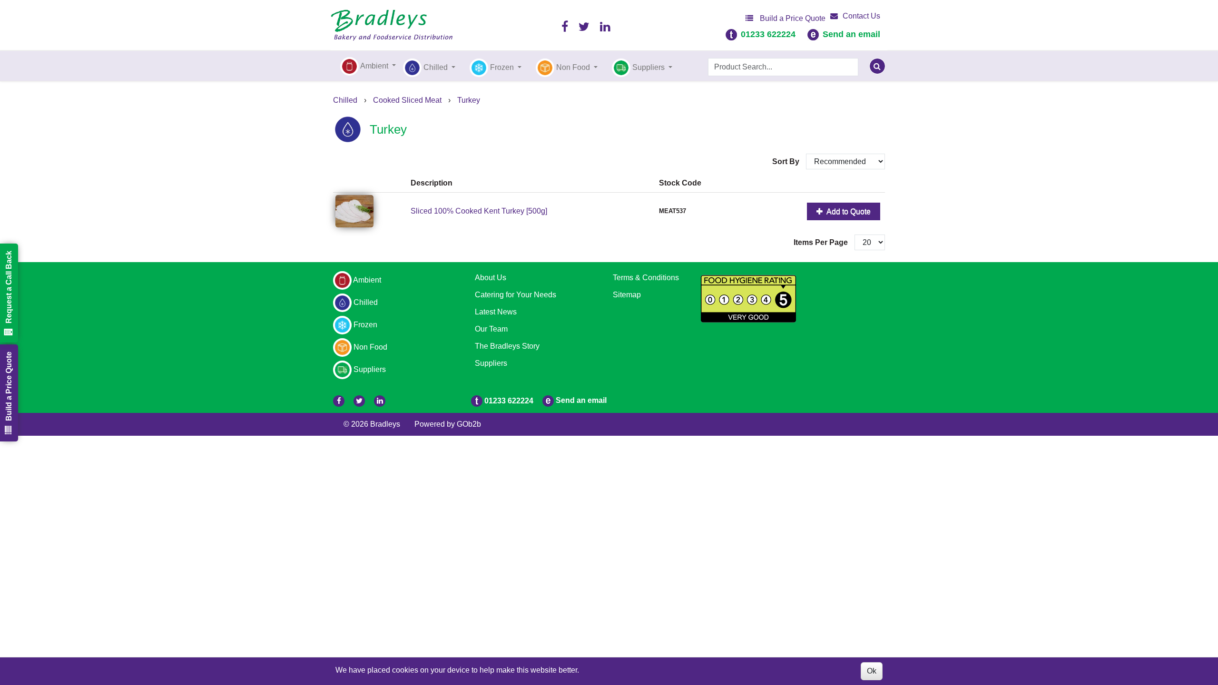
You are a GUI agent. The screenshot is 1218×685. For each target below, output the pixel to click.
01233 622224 (768, 34)
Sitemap (627, 295)
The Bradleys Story (507, 346)
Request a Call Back (9, 287)
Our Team (491, 329)
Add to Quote (848, 211)
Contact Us (861, 16)
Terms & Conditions (646, 278)
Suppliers (491, 363)
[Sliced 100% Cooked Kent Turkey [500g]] (370, 211)
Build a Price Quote (791, 18)
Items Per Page (821, 242)
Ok (871, 671)
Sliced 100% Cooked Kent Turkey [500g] (479, 211)
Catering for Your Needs (515, 295)
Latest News (496, 312)
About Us (490, 278)
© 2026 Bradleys (372, 424)
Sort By (786, 161)
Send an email (851, 34)
